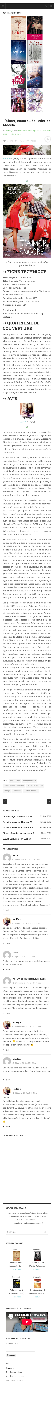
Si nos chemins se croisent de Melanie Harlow (28, 833)
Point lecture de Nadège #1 (17, 822)
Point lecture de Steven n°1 (18, 827)
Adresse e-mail (12, 1344)
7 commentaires (29, 141)
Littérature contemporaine (29, 130)
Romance (16, 134)
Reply (7, 910)
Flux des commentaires (15, 1376)
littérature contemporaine (14, 786)
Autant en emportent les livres (29, 978)
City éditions (15, 781)
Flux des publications (14, 1372)
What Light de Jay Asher (17, 838)
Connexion (10, 1368)
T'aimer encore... (31, 791)
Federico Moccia (29, 781)
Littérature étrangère (35, 786)
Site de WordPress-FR (14, 1380)
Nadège (9, 130)
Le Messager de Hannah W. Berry (21, 816)
